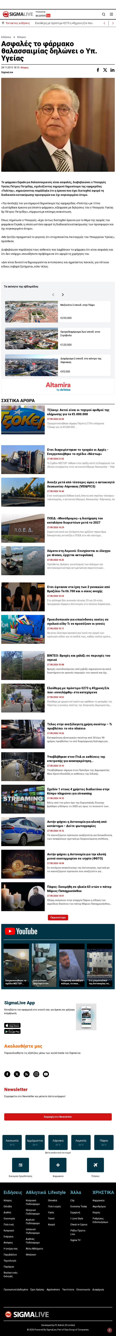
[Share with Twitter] (105, 70)
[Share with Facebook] (97, 70)
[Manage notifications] (109, 1330)
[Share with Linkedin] (112, 70)
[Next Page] (62, 294)
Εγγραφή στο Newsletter (58, 1116)
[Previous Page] (53, 294)
